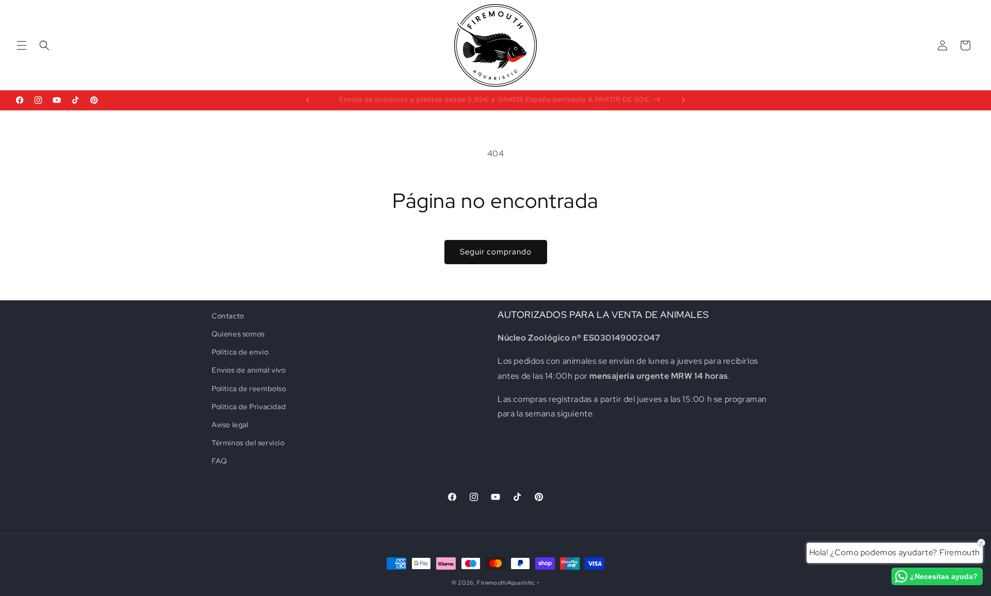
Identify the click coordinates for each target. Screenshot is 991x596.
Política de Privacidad (248, 406)
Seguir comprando (496, 252)
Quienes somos (238, 334)
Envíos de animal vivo (249, 370)
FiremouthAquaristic (506, 582)
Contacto (228, 315)
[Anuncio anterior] (307, 100)
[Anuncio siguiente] (683, 100)
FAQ (219, 460)
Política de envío (240, 352)
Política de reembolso (249, 388)
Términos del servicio (248, 442)
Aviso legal (230, 424)
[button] (21, 45)
